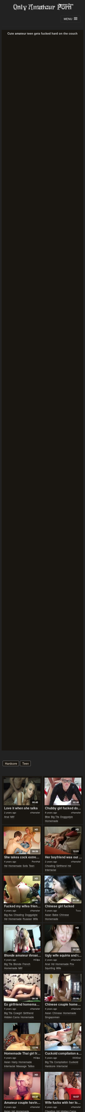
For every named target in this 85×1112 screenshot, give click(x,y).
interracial (50, 870)
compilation (61, 1062)
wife (35, 919)
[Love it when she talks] (22, 791)
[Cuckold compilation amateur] (63, 1036)
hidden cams (12, 1017)
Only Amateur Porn (42, 7)
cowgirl (17, 1013)
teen (25, 763)
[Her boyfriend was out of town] (63, 840)
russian (27, 919)
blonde (17, 964)
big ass (8, 914)
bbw (47, 816)
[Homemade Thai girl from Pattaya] (22, 1036)
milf (12, 816)
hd (5, 865)
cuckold (73, 1062)
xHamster (35, 812)
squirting (50, 968)
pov (72, 964)
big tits (55, 816)
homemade (51, 821)
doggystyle (66, 816)
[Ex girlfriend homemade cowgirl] (22, 987)
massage (21, 1066)
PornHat (36, 861)
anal (6, 816)
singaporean (52, 1017)
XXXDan (76, 1057)
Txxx (78, 910)
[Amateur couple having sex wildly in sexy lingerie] (22, 1085)
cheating (50, 865)
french (26, 964)
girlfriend (61, 865)
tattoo (31, 1066)
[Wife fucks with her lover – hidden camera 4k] (63, 1085)
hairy (15, 1062)
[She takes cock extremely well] (22, 840)
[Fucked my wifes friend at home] (22, 889)
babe (55, 914)
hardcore (11, 763)
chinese (64, 914)
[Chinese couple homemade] (63, 987)
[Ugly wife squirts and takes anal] (63, 938)
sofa (25, 865)
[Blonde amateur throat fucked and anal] (22, 938)
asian (48, 914)
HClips (36, 959)
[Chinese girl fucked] (63, 889)
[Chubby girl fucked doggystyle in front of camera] (63, 791)
